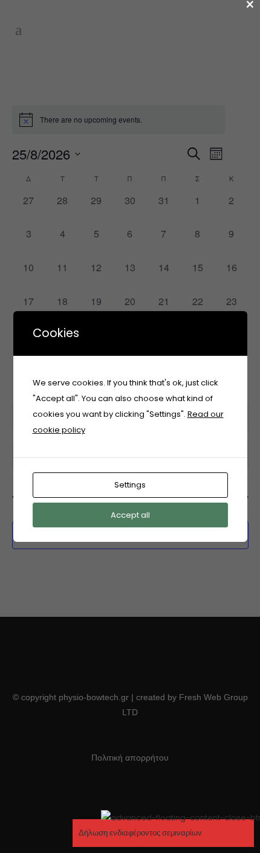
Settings (130, 485)
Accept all (130, 515)
